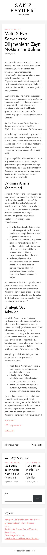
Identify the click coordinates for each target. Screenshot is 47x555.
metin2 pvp (9, 430)
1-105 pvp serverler (13, 425)
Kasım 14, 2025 (31, 481)
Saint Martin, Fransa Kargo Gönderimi (21, 529)
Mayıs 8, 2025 (10, 53)
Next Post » (37, 444)
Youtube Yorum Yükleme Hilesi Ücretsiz (22, 538)
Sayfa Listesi (10, 532)
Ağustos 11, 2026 (11, 481)
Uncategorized (12, 29)
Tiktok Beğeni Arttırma (14, 535)
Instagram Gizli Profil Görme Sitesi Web (22, 519)
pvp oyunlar (10, 420)
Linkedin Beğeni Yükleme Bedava (19, 522)
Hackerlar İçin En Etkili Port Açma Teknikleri (33, 472)
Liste (7, 526)
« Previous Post (11, 444)
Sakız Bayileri (23, 8)
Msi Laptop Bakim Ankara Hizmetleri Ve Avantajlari (12, 472)
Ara (6, 493)
